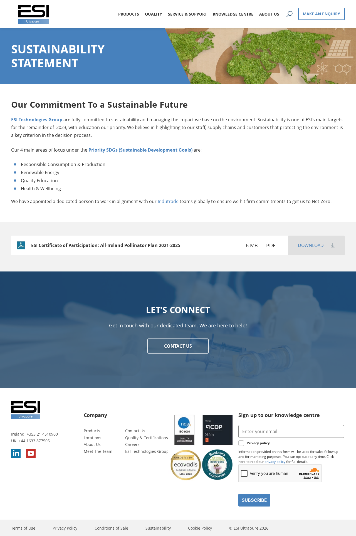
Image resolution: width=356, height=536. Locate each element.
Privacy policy (258, 443)
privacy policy (274, 461)
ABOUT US (269, 14)
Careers (132, 444)
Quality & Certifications (146, 437)
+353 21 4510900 (42, 434)
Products (92, 430)
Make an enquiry (321, 13)
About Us (92, 444)
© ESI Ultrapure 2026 (248, 528)
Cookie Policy (200, 528)
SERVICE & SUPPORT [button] (187, 14)
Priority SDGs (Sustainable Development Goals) (140, 150)
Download (311, 245)
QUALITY (153, 14)
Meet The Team (98, 451)
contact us (178, 346)
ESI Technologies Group (36, 120)
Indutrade (168, 201)
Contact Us (135, 430)
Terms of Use (23, 528)
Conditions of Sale (111, 528)
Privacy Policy (65, 528)
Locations (92, 437)
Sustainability (158, 528)
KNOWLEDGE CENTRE (233, 14)
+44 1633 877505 (34, 440)
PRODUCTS (128, 14)
